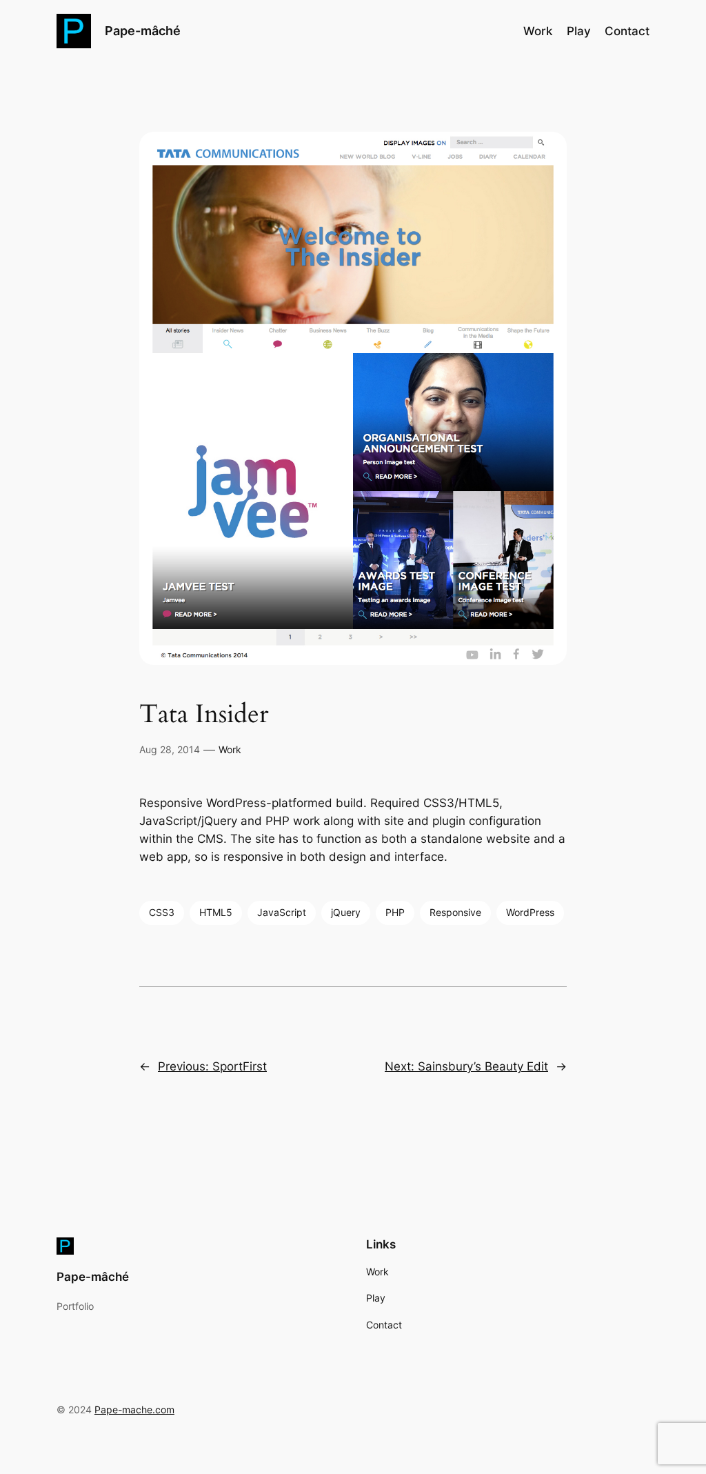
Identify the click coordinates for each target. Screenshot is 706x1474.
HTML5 (215, 912)
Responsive (455, 912)
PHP (395, 912)
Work (230, 749)
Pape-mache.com (134, 1409)
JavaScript (281, 912)
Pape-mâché (143, 30)
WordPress (530, 912)
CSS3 (161, 912)
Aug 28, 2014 (169, 749)
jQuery (346, 912)
